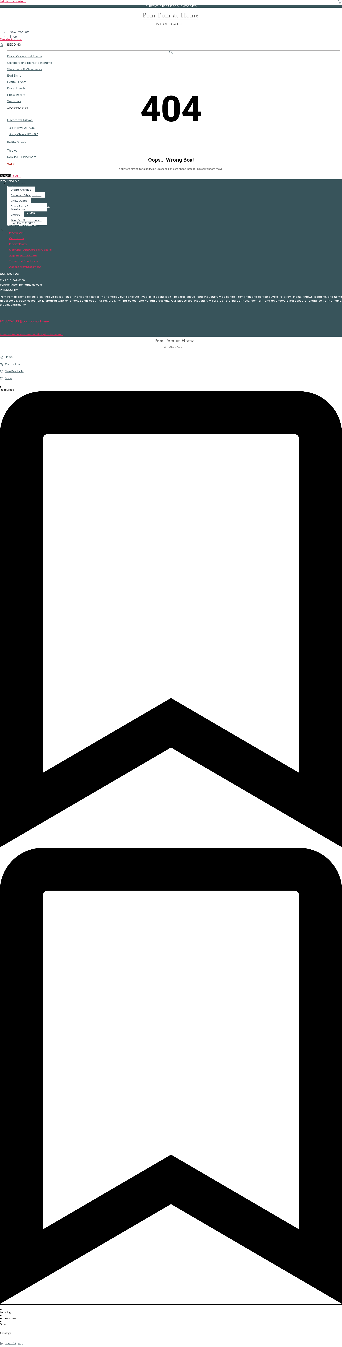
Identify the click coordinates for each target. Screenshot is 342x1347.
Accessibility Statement (23, 225)
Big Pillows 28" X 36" (22, 128)
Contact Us (14, 193)
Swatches (14, 101)
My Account (15, 187)
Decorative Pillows (20, 120)
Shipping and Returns (21, 212)
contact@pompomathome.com (21, 284)
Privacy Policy (16, 199)
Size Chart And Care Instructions (28, 206)
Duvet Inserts (16, 88)
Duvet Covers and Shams (24, 56)
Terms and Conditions (21, 219)
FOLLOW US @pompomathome (24, 321)
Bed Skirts (14, 75)
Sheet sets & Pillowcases (24, 69)
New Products (20, 32)
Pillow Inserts (16, 95)
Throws (12, 150)
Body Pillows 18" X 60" (23, 134)
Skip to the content (13, 1)
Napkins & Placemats (21, 157)
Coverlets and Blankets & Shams (29, 62)
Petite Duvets (17, 82)
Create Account (11, 39)
